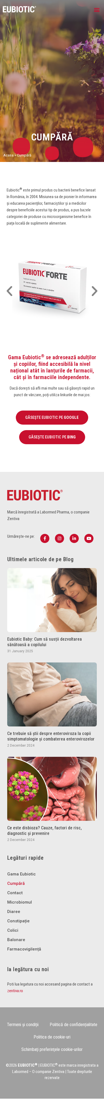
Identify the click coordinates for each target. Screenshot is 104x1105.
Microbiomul (19, 902)
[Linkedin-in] (74, 538)
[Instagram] (59, 538)
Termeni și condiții (23, 1024)
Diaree (13, 911)
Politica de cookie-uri (52, 1037)
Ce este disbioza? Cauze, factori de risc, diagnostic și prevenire (44, 830)
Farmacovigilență (24, 949)
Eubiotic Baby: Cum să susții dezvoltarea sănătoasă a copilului (44, 642)
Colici (12, 930)
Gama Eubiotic (21, 874)
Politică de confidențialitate (73, 1024)
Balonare (16, 939)
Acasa (8, 155)
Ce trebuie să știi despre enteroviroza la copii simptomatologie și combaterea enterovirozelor (51, 736)
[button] (96, 9)
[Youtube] (88, 538)
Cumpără (16, 883)
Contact (15, 892)
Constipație (18, 920)
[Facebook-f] (44, 538)
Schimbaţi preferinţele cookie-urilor (52, 1049)
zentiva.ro (15, 990)
